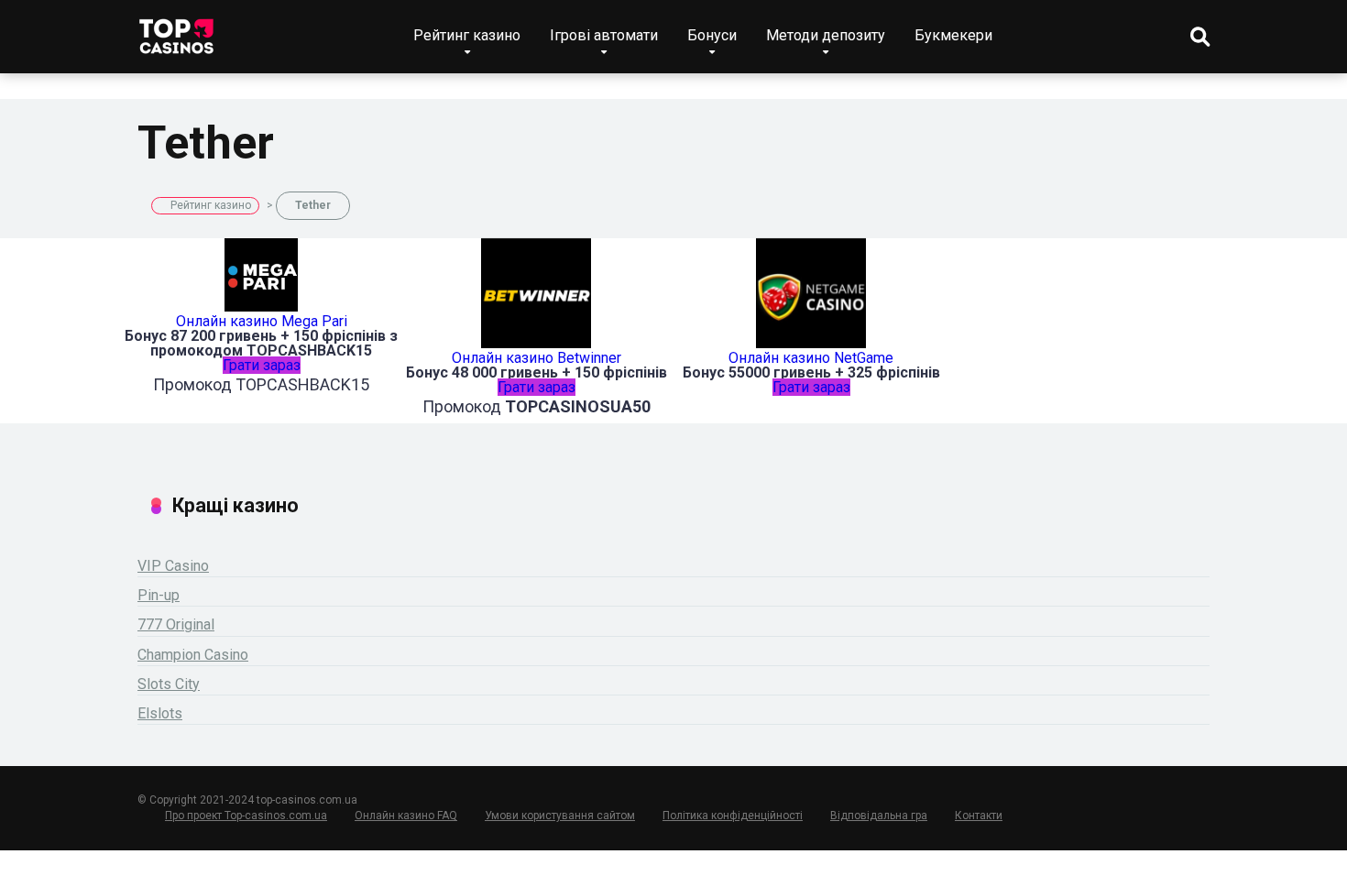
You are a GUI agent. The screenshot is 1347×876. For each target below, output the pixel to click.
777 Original (175, 624)
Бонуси (712, 35)
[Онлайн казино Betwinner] (536, 343)
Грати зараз (262, 365)
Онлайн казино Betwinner (536, 358)
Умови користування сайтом (560, 815)
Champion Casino (192, 654)
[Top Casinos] (176, 30)
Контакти (978, 815)
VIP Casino (173, 566)
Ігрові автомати (604, 35)
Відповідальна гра (878, 815)
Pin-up (158, 595)
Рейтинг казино (466, 35)
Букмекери (953, 35)
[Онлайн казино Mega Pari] (261, 306)
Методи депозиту (825, 35)
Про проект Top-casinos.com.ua (246, 815)
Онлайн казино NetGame (810, 358)
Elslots (159, 713)
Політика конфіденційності (733, 815)
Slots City (168, 684)
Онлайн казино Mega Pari (261, 321)
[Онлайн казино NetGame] (811, 343)
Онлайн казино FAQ (406, 815)
